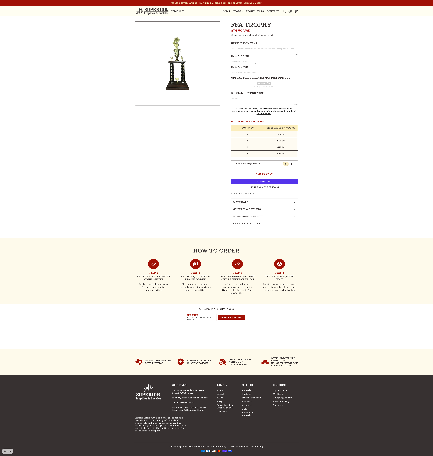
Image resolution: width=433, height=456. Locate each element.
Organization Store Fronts (224, 406)
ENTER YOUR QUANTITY (248, 164)
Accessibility (256, 447)
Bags (245, 409)
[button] (237, 11)
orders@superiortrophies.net (190, 397)
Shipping (236, 35)
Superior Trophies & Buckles (193, 446)
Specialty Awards (248, 413)
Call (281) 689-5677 (183, 402)
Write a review (231, 317)
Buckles (246, 394)
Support (278, 405)
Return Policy (281, 401)
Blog (219, 401)
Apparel (247, 405)
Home (220, 390)
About (221, 394)
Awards (246, 390)
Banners (247, 401)
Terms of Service (237, 447)
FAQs (220, 397)
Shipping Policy (282, 397)
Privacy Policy (218, 447)
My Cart (278, 394)
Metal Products (251, 397)
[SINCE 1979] (152, 11)
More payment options (264, 187)
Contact (222, 411)
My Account (280, 390)
